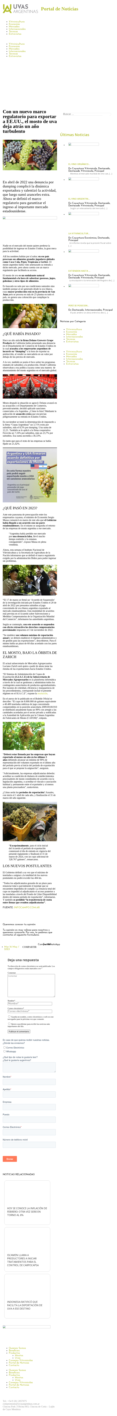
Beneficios (14, 1350)
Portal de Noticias (19, 1363)
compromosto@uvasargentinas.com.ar (21, 1404)
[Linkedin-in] (31, 916)
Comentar (12, 973)
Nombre (11, 1001)
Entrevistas (15, 34)
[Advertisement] (58, 84)
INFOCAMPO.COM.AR (27, 907)
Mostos (19, 1355)
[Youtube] (97, 1401)
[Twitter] (23, 916)
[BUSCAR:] (87, 114)
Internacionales (17, 29)
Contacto (14, 1365)
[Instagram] (15, 916)
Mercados (14, 26)
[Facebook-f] (6, 916)
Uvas (17, 1358)
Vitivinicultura (17, 22)
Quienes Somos (17, 1348)
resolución (42, 693)
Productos (14, 1353)
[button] (58, 39)
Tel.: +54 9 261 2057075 (15, 1401)
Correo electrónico (16, 1008)
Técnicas (13, 31)
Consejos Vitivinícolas (21, 1360)
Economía (14, 24)
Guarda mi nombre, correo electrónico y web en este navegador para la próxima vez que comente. (31, 1018)
